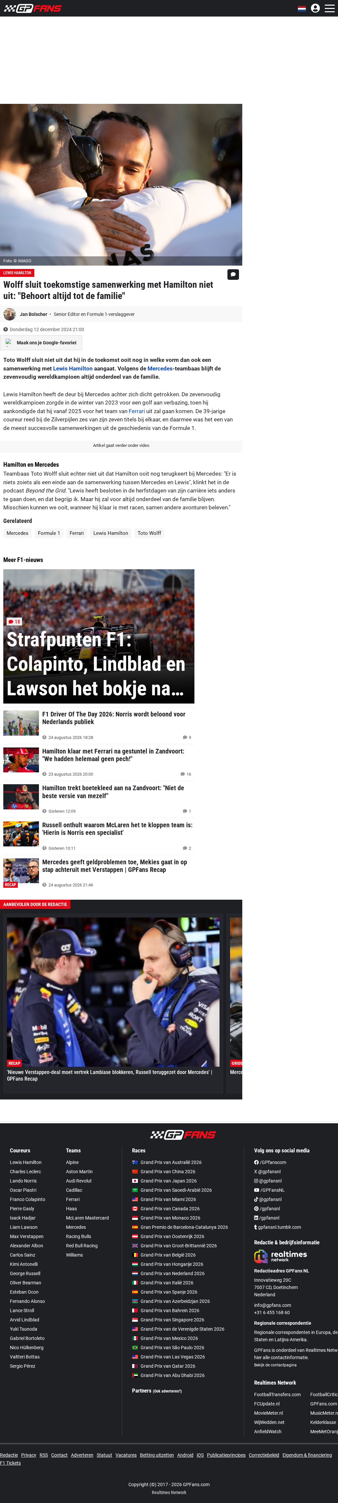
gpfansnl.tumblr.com (279, 1227)
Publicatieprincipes (226, 1455)
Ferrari (137, 411)
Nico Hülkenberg (27, 1347)
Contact (59, 1455)
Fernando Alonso (27, 1301)
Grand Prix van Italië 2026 (167, 1282)
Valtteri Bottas (25, 1356)
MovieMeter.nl (268, 1413)
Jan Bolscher (34, 314)
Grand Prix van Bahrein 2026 (170, 1310)
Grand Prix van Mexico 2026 (169, 1338)
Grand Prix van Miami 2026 (168, 1199)
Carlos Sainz (22, 1255)
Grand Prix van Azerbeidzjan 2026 (175, 1301)
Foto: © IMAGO (17, 260)
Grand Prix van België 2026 (168, 1255)
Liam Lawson (24, 1227)
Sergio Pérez (22, 1366)
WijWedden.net (269, 1422)
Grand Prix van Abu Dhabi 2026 (173, 1375)
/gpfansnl (269, 1208)
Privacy (28, 1455)
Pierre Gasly (22, 1208)
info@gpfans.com (272, 1305)
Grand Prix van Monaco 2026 (170, 1218)
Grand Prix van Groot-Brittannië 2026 (179, 1245)
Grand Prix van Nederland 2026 (173, 1273)
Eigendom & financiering (307, 1455)
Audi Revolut (79, 1180)
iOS (200, 1455)
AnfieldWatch (268, 1431)
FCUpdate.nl (267, 1403)
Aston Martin (79, 1171)
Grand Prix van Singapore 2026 (172, 1319)
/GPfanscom (272, 1162)
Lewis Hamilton (17, 273)
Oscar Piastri (23, 1190)
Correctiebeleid (264, 1455)
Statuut (104, 1455)
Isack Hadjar (23, 1218)
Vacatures (126, 1455)
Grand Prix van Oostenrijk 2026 (172, 1236)
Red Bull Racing (82, 1245)
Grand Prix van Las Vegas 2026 (173, 1356)
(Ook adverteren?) (167, 1391)
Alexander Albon (26, 1245)
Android (185, 1455)
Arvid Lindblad (24, 1319)
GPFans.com (323, 1403)
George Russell (25, 1273)
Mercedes (160, 368)
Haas (71, 1208)
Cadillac (74, 1190)
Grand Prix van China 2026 (168, 1171)
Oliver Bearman (25, 1282)
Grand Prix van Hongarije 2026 (172, 1264)
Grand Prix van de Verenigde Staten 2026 (182, 1329)
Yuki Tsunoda (23, 1329)
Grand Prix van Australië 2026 (171, 1162)
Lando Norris (23, 1180)
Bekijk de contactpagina (275, 1365)
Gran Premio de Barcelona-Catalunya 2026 (184, 1227)
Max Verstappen (27, 1236)
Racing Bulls (78, 1236)
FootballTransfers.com (277, 1394)
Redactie (9, 1455)
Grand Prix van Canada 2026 (170, 1208)
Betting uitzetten (157, 1455)
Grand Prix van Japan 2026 (169, 1180)
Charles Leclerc (25, 1171)
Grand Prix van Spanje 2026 (169, 1292)
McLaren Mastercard (87, 1218)
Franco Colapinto (27, 1199)
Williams (74, 1255)
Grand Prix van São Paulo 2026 (172, 1347)
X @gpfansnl (267, 1171)
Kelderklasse (323, 1422)
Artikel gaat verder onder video (121, 445)
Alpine (72, 1162)
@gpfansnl (270, 1180)
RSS (44, 1455)
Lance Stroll (22, 1310)
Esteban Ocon (24, 1292)
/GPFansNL (272, 1190)
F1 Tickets (10, 1463)
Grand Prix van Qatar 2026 (168, 1366)
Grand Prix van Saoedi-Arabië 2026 (176, 1190)
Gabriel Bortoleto (27, 1338)
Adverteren (82, 1455)
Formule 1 (49, 533)
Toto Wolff (149, 533)
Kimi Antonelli (24, 1264)
